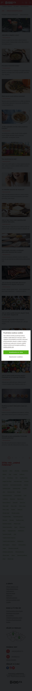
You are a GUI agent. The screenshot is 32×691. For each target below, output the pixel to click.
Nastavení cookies (16, 357)
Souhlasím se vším (16, 352)
